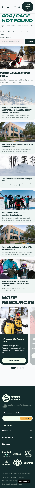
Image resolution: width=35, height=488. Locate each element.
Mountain (6, 431)
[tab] (13, 368)
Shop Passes (27, 7)
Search (30, 41)
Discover (6, 444)
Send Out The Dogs (5, 37)
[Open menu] (8, 7)
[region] (17, 341)
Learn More (14, 360)
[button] (19, 7)
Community (7, 437)
